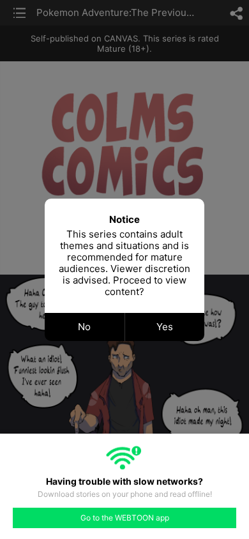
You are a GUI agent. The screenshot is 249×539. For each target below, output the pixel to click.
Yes (164, 327)
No (84, 327)
